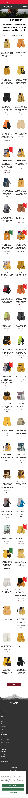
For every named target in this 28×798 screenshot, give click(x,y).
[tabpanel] (14, 361)
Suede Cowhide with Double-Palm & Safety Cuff (21, 458)
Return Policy (3, 756)
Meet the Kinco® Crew (5, 761)
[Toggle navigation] (2, 6)
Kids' (2, 721)
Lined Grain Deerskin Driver (21, 539)
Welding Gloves (21, 561)
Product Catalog (4, 726)
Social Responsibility (5, 739)
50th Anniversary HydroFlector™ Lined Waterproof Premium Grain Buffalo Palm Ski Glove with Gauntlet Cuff (7, 165)
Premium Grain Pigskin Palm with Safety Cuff (7, 275)
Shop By (3, 35)
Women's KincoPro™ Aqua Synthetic (7, 539)
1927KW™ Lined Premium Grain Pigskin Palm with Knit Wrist (21, 163)
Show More (14, 684)
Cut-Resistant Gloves (7, 481)
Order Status (3, 751)
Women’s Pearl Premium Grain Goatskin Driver (7, 647)
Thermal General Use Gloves (6, 105)
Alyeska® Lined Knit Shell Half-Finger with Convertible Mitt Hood (21, 432)
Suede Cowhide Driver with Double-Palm (21, 275)
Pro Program (3, 764)
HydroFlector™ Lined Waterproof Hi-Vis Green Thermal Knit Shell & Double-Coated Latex (21, 351)
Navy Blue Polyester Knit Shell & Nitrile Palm (7, 192)
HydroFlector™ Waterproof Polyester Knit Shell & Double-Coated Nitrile (7, 300)
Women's (3, 718)
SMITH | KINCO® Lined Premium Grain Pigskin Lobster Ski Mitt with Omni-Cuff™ (21, 622)
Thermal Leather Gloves (7, 78)
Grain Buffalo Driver (21, 52)
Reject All (13, 789)
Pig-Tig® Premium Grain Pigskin (21, 563)
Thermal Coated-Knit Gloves (7, 132)
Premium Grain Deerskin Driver (7, 431)
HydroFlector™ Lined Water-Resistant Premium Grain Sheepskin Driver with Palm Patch (7, 565)
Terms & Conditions (5, 742)
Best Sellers (3, 713)
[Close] (24, 773)
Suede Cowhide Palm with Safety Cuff (21, 405)
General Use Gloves (7, 323)
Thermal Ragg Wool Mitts (21, 429)
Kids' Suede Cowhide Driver (21, 645)
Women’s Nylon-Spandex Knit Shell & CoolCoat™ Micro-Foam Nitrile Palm (7, 514)
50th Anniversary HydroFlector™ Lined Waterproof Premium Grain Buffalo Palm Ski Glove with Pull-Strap (7, 379)
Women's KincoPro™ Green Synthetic (7, 326)
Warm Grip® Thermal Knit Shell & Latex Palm (21, 671)
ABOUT (2, 730)
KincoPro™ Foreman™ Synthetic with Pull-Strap (7, 406)
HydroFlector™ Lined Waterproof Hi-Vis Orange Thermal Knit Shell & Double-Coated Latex (7, 136)
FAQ (2, 732)
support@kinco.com (15, 770)
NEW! (2, 711)
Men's (2, 716)
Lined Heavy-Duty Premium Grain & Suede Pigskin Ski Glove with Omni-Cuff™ (21, 108)
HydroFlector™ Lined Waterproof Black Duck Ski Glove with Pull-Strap (7, 108)
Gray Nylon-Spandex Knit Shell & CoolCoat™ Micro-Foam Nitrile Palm (7, 219)
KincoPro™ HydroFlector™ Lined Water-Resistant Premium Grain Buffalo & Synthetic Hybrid (21, 594)
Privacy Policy (3, 744)
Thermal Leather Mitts (7, 50)
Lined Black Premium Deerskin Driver (21, 326)
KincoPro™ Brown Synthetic (21, 484)
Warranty (3, 754)
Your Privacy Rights (13, 792)
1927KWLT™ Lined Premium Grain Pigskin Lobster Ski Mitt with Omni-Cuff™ (7, 458)
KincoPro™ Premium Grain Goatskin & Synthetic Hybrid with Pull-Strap (7, 351)
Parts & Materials (4, 734)
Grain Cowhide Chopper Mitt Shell (21, 134)
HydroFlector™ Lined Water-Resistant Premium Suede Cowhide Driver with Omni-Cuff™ (7, 81)
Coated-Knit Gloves (7, 190)
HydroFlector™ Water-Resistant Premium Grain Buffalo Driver (21, 300)
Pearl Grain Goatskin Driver (7, 592)
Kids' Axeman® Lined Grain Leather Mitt (7, 618)
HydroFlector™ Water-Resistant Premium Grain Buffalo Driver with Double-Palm (21, 81)
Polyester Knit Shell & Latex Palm (21, 512)
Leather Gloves (21, 50)
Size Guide (3, 737)
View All (2, 723)
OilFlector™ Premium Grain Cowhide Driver (21, 218)
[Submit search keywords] (20, 6)
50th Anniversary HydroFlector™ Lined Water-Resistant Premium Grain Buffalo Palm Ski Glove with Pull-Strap (21, 248)
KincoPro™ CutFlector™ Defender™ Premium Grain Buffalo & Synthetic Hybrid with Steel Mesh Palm (7, 486)
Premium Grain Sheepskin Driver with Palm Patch (7, 672)
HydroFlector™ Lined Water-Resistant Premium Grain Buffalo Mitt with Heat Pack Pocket (7, 247)
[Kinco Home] (8, 7)
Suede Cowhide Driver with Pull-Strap (21, 377)
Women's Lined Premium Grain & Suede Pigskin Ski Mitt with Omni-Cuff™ (21, 193)
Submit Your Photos (5, 759)
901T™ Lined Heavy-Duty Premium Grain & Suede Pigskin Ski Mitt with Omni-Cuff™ (7, 54)
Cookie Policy (9, 781)
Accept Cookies (12, 785)
